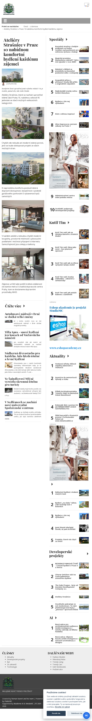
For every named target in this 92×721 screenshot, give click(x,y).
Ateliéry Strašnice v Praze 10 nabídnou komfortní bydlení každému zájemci (33, 29)
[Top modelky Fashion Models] (69, 453)
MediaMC (29, 703)
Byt (8, 662)
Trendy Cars (57, 664)
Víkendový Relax (59, 659)
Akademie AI (18, 703)
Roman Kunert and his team (23, 699)
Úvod (26, 26)
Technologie (12, 667)
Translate (87, 6)
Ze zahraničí (11, 664)
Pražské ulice (58, 669)
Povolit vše (56, 713)
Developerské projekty (16, 659)
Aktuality (10, 657)
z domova (34, 26)
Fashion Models (59, 657)
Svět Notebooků (59, 667)
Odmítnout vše (76, 713)
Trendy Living (58, 662)
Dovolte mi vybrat (62, 707)
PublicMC (8, 701)
